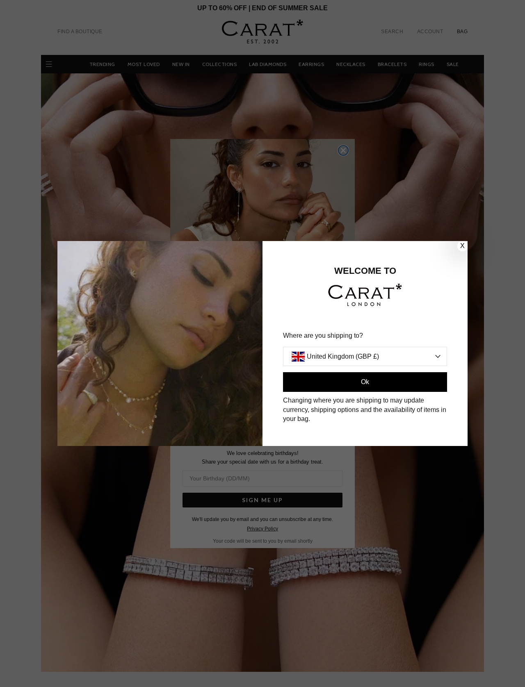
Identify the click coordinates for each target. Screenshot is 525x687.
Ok (365, 381)
